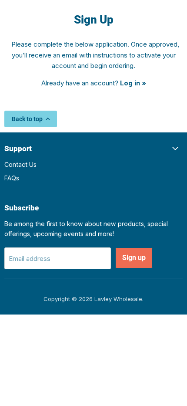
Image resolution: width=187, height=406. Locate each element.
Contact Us (20, 164)
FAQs (11, 178)
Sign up (134, 258)
